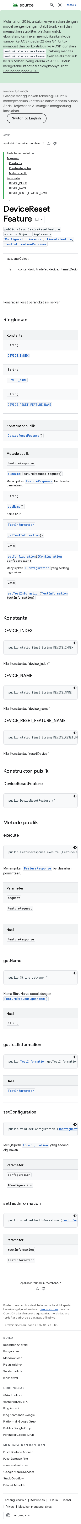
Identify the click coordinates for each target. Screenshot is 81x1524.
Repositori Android (15, 1345)
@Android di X (12, 1395)
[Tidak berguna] (55, 143)
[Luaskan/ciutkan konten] (33, 153)
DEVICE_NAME (17, 380)
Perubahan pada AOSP (21, 71)
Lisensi (66, 1500)
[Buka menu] (6, 5)
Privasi (10, 1506)
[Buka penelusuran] (51, 4)
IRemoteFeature (59, 239)
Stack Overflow (13, 1478)
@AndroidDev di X (15, 1402)
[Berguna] (48, 143)
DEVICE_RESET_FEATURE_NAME (29, 405)
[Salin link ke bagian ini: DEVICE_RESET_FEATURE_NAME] (70, 720)
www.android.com (15, 1465)
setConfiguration (22, 556)
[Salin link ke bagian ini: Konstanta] (31, 618)
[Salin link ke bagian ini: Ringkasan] (31, 320)
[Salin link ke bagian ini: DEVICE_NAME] (36, 676)
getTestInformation (24, 535)
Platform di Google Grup (19, 1421)
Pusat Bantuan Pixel (15, 1458)
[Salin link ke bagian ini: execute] (23, 835)
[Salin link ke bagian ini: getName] (25, 961)
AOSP (6, 135)
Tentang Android (14, 1500)
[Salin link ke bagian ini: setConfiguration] (40, 1112)
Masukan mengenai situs (35, 1506)
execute (14, 474)
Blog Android (12, 1408)
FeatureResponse (39, 481)
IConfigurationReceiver (23, 239)
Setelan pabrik (12, 1371)
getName (14, 506)
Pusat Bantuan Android (18, 1452)
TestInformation (21, 525)
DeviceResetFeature (23, 436)
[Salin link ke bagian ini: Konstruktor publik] (53, 771)
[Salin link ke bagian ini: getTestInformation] (45, 1045)
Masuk (71, 5)
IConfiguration (49, 556)
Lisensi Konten (49, 1309)
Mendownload (12, 1358)
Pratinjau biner (12, 1364)
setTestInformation (23, 593)
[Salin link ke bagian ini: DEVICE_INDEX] (37, 631)
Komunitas (38, 1500)
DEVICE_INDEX (18, 355)
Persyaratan (11, 1351)
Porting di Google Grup (18, 1435)
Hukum (53, 1500)
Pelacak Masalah (14, 1485)
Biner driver (10, 1378)
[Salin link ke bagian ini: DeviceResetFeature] (47, 784)
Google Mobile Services (18, 1472)
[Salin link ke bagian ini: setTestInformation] (45, 1203)
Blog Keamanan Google (19, 1415)
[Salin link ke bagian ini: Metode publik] (42, 823)
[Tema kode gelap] (74, 643)
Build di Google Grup (17, 1428)
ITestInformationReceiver (25, 244)
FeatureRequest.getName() (26, 999)
